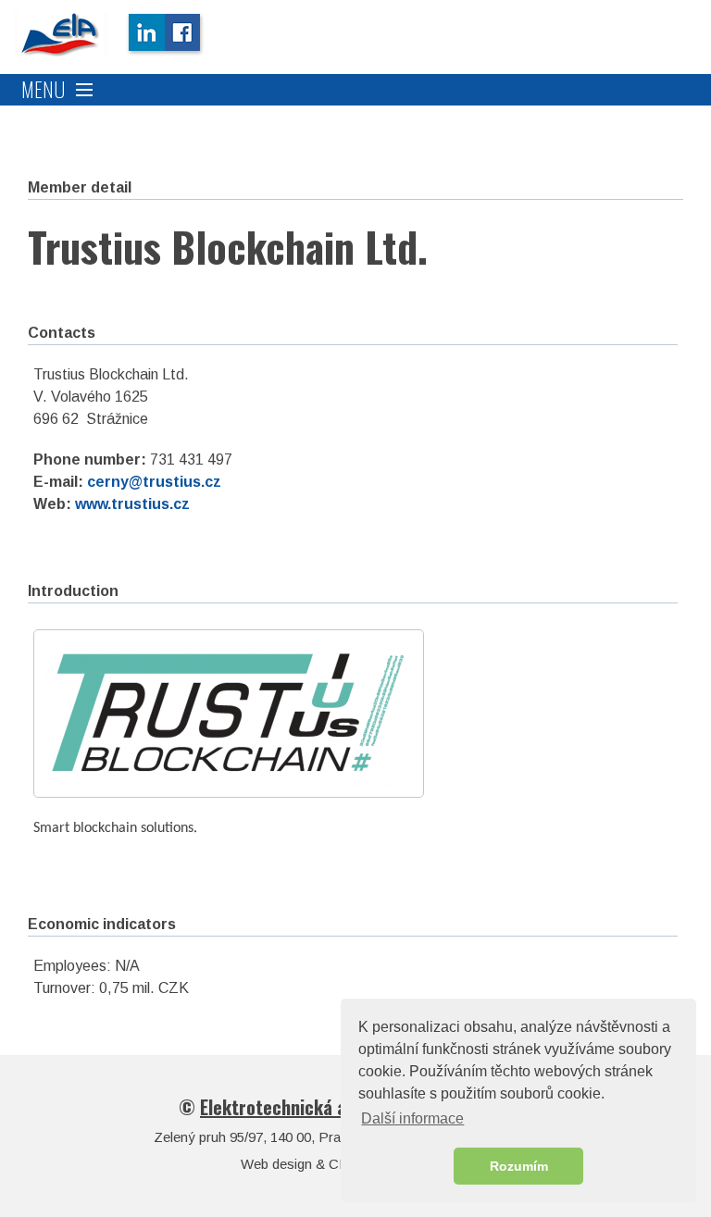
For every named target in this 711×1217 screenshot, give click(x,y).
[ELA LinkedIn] (145, 34)
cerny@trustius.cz (154, 482)
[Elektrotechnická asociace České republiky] (60, 34)
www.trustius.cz (132, 504)
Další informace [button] (412, 1118)
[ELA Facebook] (185, 34)
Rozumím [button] (519, 1166)
